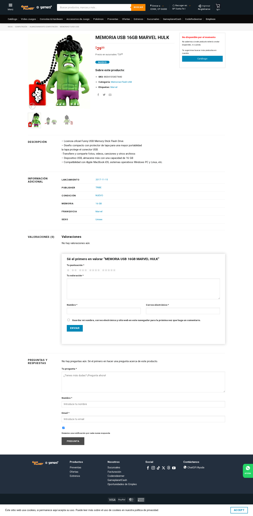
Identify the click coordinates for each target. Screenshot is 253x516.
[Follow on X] (163, 468)
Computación (21, 27)
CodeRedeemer (193, 19)
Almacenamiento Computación (44, 27)
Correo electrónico (157, 304)
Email (65, 413)
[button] (32, 106)
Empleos (210, 19)
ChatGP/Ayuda (195, 467)
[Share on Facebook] (98, 95)
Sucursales (153, 19)
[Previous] (33, 71)
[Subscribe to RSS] (168, 468)
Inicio (10, 27)
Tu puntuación (75, 265)
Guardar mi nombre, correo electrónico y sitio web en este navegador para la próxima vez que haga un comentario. (136, 320)
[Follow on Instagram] (153, 468)
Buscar (138, 7)
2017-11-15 (102, 179)
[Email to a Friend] (110, 95)
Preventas (112, 19)
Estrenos (138, 19)
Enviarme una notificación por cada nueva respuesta (86, 433)
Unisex (99, 219)
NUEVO (99, 195)
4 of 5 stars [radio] (94, 270)
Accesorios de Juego (77, 19)
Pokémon (98, 19)
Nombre (72, 304)
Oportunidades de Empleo (122, 484)
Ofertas (126, 19)
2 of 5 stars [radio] (73, 270)
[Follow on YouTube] (174, 468)
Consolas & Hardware (51, 19)
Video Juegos (28, 19)
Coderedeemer (116, 475)
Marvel (113, 87)
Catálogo (12, 19)
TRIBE (98, 187)
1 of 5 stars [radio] (68, 270)
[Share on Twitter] (104, 95)
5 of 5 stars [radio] (108, 270)
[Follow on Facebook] (148, 468)
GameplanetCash (172, 19)
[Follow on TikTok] (158, 468)
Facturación (114, 471)
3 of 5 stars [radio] (82, 270)
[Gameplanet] (36, 7)
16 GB (99, 203)
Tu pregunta (69, 368)
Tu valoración (75, 275)
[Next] (85, 71)
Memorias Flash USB (69, 27)
